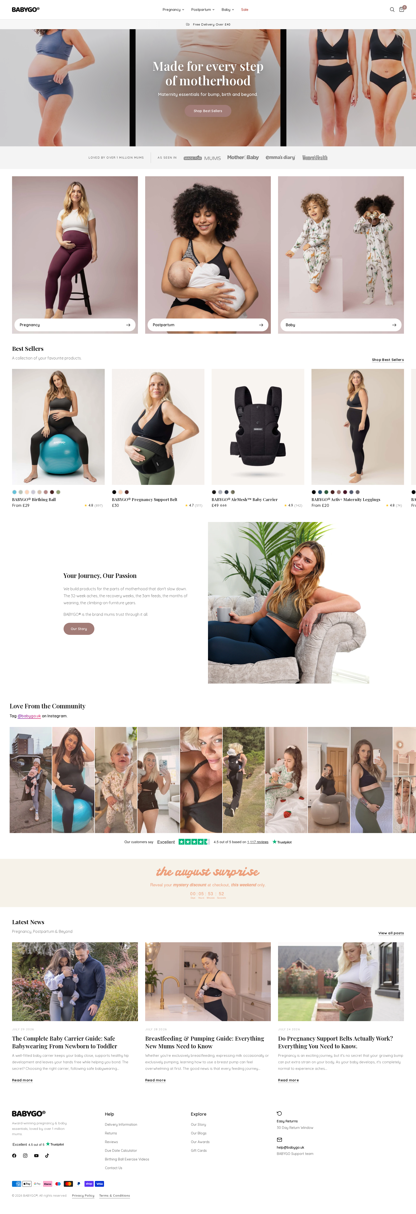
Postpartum (201, 9)
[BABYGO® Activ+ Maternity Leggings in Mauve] (339, 492)
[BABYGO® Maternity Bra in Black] (413, 492)
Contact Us (113, 1168)
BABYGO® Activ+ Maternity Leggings (346, 499)
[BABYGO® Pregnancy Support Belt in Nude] (120, 492)
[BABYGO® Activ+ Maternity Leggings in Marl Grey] (357, 492)
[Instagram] (25, 1155)
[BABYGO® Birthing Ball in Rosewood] (45, 492)
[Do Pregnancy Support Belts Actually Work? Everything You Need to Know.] (341, 981)
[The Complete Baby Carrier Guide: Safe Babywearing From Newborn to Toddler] (75, 981)
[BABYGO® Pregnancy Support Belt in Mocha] (126, 492)
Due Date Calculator (121, 1150)
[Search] (392, 9)
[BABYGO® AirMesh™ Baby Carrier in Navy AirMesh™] (226, 492)
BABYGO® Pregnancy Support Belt (144, 499)
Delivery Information (121, 1124)
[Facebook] (14, 1155)
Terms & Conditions (114, 1195)
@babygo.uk (29, 715)
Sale (244, 9)
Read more (22, 1080)
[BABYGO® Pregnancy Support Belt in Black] (114, 492)
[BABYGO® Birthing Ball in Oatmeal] (39, 492)
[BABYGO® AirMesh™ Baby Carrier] (258, 427)
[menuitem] (173, 9)
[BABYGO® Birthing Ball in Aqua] (14, 492)
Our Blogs (199, 1133)
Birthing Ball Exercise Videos (127, 1159)
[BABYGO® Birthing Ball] (58, 427)
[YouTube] (36, 1155)
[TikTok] (47, 1155)
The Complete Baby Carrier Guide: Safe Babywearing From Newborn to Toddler (64, 1042)
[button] (79, 629)
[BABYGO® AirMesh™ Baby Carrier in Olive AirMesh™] (232, 492)
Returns (111, 1133)
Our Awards (200, 1142)
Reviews (111, 1142)
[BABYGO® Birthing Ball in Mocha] (52, 492)
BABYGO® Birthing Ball (34, 499)
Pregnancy (172, 9)
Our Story (198, 1124)
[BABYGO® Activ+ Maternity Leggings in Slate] (351, 492)
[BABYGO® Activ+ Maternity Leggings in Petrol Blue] (320, 492)
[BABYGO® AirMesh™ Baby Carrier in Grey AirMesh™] (220, 492)
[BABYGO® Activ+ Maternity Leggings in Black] (314, 492)
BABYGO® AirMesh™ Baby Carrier (245, 499)
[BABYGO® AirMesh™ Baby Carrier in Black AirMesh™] (214, 492)
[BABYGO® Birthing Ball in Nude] (27, 492)
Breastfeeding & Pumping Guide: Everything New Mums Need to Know (204, 1042)
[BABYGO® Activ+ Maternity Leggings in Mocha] (332, 492)
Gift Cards (199, 1150)
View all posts (391, 933)
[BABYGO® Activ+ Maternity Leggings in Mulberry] (345, 492)
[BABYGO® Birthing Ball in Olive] (58, 492)
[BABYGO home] (48, 1114)
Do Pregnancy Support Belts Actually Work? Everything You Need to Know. (335, 1042)
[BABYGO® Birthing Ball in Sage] (20, 492)
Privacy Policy (83, 1195)
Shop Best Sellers (208, 111)
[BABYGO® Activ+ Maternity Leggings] (358, 427)
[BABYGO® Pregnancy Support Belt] (158, 427)
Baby (226, 9)
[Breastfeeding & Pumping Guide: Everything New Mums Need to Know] (208, 981)
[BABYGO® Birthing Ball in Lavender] (33, 492)
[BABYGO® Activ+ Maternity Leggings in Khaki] (326, 492)
